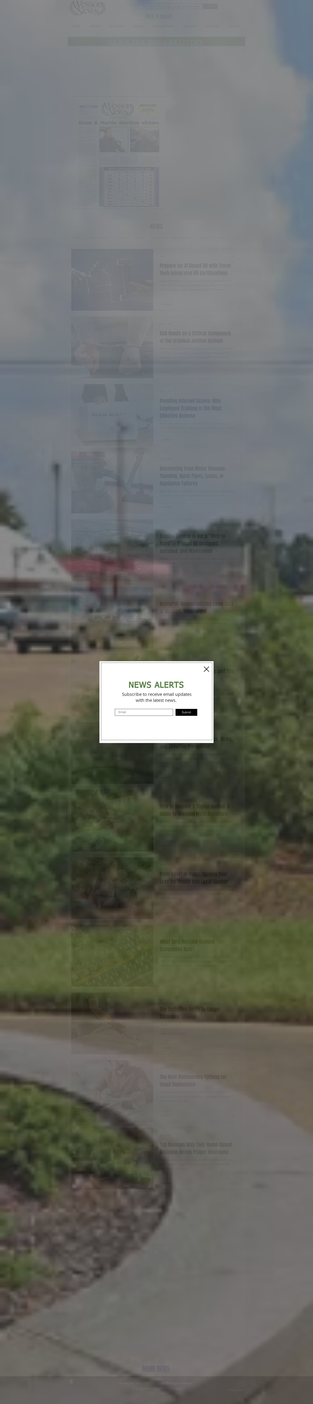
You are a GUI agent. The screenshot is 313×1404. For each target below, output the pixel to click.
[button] (206, 669)
